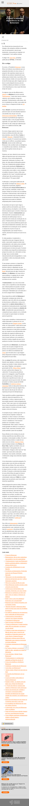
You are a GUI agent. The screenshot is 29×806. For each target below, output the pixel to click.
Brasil (3, 271)
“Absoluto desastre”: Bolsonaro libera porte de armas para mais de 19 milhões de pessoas (16, 608)
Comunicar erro (7, 723)
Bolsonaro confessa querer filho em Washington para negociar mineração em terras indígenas (15, 640)
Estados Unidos (17, 323)
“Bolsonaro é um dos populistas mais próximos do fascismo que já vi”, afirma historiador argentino (16, 579)
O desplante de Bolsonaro (12, 620)
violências (17, 517)
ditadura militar (20, 183)
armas (4, 352)
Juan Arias (12, 57)
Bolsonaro (18, 67)
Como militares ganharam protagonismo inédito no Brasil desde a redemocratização (16, 717)
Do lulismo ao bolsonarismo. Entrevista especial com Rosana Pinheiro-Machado (16, 573)
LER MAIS (5, 745)
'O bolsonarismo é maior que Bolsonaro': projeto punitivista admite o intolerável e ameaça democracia (16, 563)
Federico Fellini (19, 442)
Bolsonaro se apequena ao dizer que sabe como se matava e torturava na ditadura (15, 594)
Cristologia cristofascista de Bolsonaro (15, 666)
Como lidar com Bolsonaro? (13, 668)
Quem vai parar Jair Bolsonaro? (14, 622)
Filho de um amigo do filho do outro (15, 582)
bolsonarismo (6, 96)
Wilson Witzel (17, 368)
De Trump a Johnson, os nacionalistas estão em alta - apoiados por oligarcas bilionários (15, 650)
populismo (10, 529)
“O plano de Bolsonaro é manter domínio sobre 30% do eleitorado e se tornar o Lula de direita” (16, 626)
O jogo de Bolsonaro (11, 555)
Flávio (4, 139)
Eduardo (10, 137)
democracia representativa (9, 115)
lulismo (4, 94)
